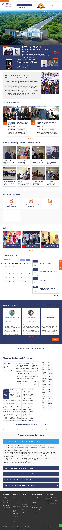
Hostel (14, 497)
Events (14, 504)
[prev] (27, 260)
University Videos (35, 512)
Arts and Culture (16, 502)
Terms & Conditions (27, 527)
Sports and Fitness (16, 501)
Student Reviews (6, 511)
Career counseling (36, 509)
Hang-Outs (15, 508)
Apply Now (5, 500)
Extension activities (36, 511)
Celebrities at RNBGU (25, 507)
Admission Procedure (5, 498)
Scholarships (5, 509)
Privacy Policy (22, 527)
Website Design (44, 526)
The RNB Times (25, 504)
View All (56, 295)
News (23, 497)
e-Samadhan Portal (15, 514)
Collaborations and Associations (36, 501)
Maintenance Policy (5, 503)
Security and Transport (15, 517)
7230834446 (28, 8)
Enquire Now (60, 265)
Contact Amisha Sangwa (50, 321)
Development (51, 526)
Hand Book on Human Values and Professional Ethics (38, 506)
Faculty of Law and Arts (51, 503)
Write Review (56, 304)
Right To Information (15, 511)
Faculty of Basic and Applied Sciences (52, 498)
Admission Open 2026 (24, 5)
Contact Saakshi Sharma (12, 321)
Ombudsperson (16, 519)
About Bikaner (6, 512)
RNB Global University (48, 449)
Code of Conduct (16, 506)
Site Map (38, 527)
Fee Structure (6, 505)
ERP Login (18, 527)
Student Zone (15, 499)
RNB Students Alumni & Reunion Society (26, 511)
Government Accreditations (38, 499)
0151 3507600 (21, 7)
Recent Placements (36, 504)
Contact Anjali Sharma (31, 321)
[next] (29, 260)
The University (35, 497)
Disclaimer (34, 526)
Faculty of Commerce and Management (51, 501)
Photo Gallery (25, 502)
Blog (23, 499)
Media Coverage (25, 501)
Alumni (14, 521)
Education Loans (6, 507)
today (23, 260)
